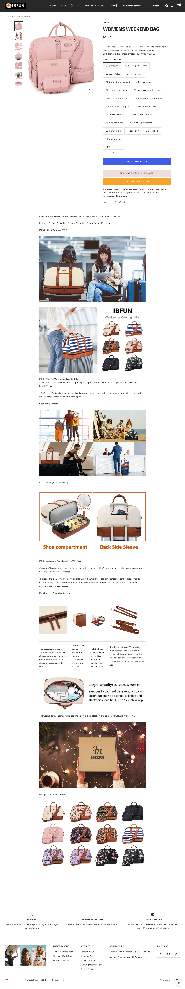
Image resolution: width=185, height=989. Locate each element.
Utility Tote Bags (61, 960)
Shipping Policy (88, 956)
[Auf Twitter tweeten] (120, 202)
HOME (53, 5)
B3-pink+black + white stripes (147, 90)
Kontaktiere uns (88, 951)
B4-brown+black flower (117, 98)
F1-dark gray (133, 131)
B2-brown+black (113, 74)
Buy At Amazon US (137, 162)
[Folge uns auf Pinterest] (176, 953)
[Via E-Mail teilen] (124, 202)
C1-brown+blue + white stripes (148, 98)
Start (7, 16)
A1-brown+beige (135, 74)
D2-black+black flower (146, 106)
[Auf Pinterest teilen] (115, 202)
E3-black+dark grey (115, 122)
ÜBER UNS (76, 5)
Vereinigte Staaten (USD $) (135, 5)
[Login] (172, 6)
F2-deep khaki (151, 131)
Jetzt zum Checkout (136, 181)
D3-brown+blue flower (116, 114)
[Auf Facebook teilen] (111, 202)
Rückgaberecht (88, 960)
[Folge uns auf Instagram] (168, 953)
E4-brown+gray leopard (141, 122)
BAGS (63, 5)
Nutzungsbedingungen (91, 964)
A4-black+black (143, 82)
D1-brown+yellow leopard (118, 106)
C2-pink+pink (112, 65)
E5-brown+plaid (113, 131)
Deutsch (155, 5)
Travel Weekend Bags (63, 951)
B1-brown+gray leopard (117, 90)
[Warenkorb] (178, 5)
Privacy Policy (87, 969)
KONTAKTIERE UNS (94, 5)
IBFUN (106, 22)
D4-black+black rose (142, 114)
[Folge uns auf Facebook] (161, 953)
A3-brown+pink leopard (135, 65)
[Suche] (166, 5)
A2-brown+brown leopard (118, 82)
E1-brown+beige (113, 139)
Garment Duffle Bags (63, 956)
